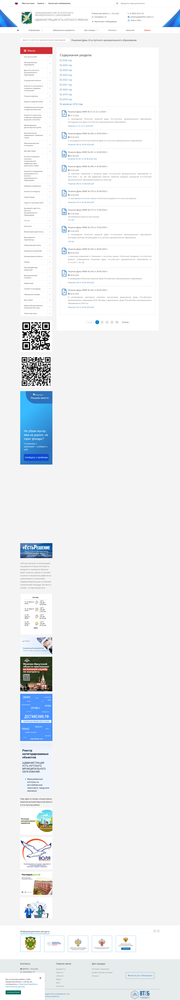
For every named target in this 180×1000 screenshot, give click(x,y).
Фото (58, 983)
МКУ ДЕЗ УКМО (30, 151)
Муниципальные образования (30, 63)
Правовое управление (32, 186)
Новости (59, 972)
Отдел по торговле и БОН (33, 203)
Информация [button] (34, 30)
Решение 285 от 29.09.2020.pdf (81, 144)
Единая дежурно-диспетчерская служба (32, 126)
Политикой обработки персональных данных (21, 985)
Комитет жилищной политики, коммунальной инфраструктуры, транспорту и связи (31, 161)
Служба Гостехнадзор (32, 289)
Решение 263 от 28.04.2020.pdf (81, 282)
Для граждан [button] (90, 30)
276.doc (71, 241)
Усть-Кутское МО (30, 57)
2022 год (67, 79)
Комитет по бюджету (32, 191)
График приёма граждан (102, 972)
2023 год (67, 74)
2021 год (67, 84)
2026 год (67, 60)
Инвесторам (28, 283)
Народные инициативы (33, 251)
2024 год (67, 70)
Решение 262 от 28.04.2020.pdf (81, 307)
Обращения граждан (32, 294)
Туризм (27, 262)
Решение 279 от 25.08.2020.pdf (81, 202)
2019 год (67, 94)
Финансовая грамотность (34, 232)
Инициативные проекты (33, 256)
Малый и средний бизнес (33, 102)
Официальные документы (64, 30)
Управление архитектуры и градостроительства (33, 108)
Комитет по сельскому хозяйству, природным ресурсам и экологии (33, 117)
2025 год (67, 65)
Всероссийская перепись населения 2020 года (33, 306)
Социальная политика (32, 80)
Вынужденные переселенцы (29, 238)
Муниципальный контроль (30, 276)
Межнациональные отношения (31, 144)
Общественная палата (32, 245)
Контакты (112, 30)
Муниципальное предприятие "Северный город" (33, 135)
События (59, 976)
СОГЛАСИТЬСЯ (13, 992)
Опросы (95, 976)
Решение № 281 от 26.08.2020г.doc (82, 159)
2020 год (67, 89)
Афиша (147, 30)
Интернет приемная (100, 969)
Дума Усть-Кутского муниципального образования (44, 40)
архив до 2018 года (73, 104)
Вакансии (130, 30)
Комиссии (28, 226)
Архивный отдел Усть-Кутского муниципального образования (32, 211)
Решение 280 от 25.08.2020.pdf (81, 184)
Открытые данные (31, 96)
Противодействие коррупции (30, 268)
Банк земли (28, 300)
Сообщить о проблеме (36, 457)
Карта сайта (135, 20)
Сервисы (40, 3)
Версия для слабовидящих (59, 3)
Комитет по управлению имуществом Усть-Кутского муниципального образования (33, 175)
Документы (61, 969)
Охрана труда (29, 197)
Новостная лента (30, 313)
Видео (58, 979)
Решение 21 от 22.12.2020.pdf (80, 126)
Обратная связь (28, 3)
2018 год (67, 99)
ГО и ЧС (27, 220)
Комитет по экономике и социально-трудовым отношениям (33, 88)
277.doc (71, 220)
